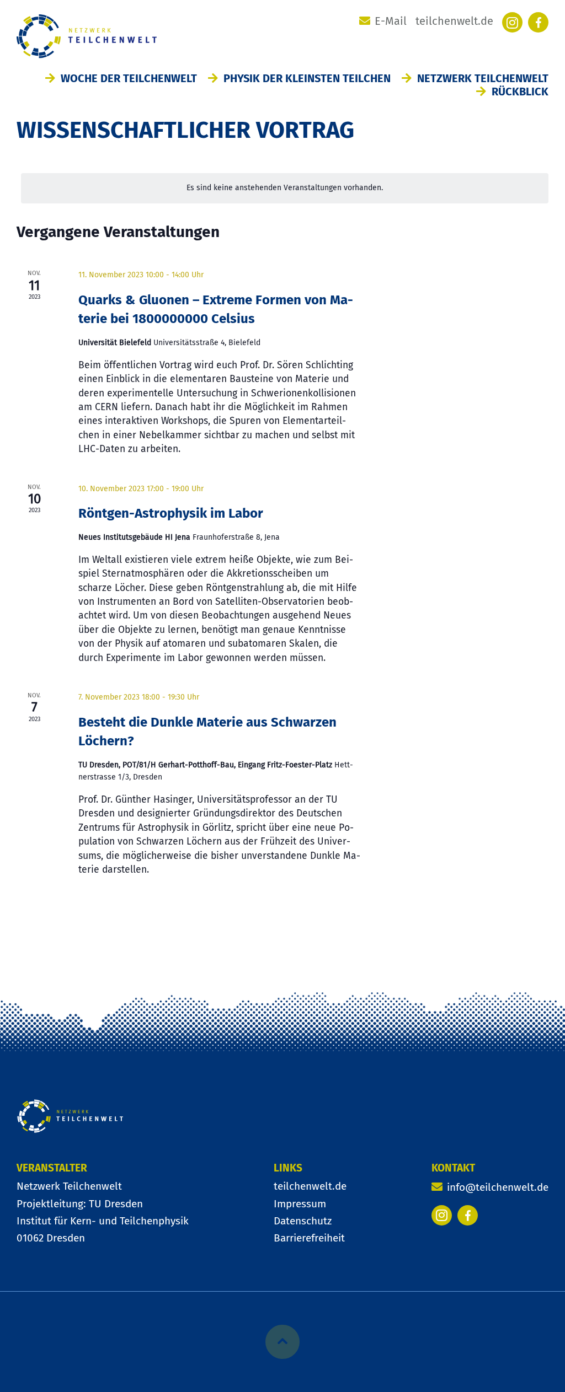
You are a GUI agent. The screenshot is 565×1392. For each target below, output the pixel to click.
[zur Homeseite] (70, 1118)
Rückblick (520, 91)
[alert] (284, 188)
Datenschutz (303, 1220)
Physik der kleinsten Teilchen (307, 78)
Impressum (300, 1203)
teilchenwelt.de (454, 21)
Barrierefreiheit (309, 1238)
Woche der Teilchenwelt (129, 78)
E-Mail (391, 21)
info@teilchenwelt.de (497, 1187)
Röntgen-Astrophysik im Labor (170, 513)
